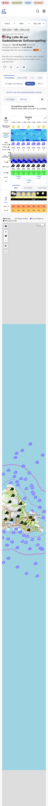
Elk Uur (23, 99)
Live (32, 78)
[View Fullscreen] (6, 252)
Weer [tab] (16, 188)
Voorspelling (9, 78)
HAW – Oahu (22, 29)
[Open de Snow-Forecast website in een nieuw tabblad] (5, 3)
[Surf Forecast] (4, 11)
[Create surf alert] (11, 67)
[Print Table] (23, 67)
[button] (8, 529)
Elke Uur (30, 83)
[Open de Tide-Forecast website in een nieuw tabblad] (28, 3)
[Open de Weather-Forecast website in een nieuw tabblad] (38, 3)
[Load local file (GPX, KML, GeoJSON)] (6, 226)
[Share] (17, 67)
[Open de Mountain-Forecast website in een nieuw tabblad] (17, 3)
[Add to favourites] (4, 67)
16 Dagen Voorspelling (13, 83)
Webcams (21, 78)
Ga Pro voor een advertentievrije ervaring (24, 92)
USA (7, 29)
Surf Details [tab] (28, 188)
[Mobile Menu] (44, 11)
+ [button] (6, 231)
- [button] (6, 240)
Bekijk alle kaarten (6, 136)
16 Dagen (10, 99)
